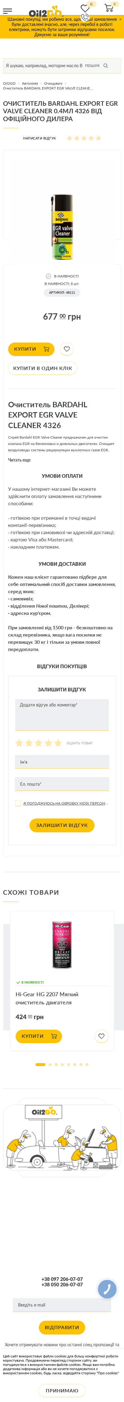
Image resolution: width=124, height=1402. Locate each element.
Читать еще (19, 460)
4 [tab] (62, 1064)
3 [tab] (56, 1064)
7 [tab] (80, 1064)
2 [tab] (49, 1064)
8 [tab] (86, 1064)
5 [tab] (68, 1064)
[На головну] (46, 11)
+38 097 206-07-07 (62, 1279)
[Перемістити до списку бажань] (67, 349)
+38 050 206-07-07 (62, 1284)
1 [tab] (40, 1064)
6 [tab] (74, 1064)
